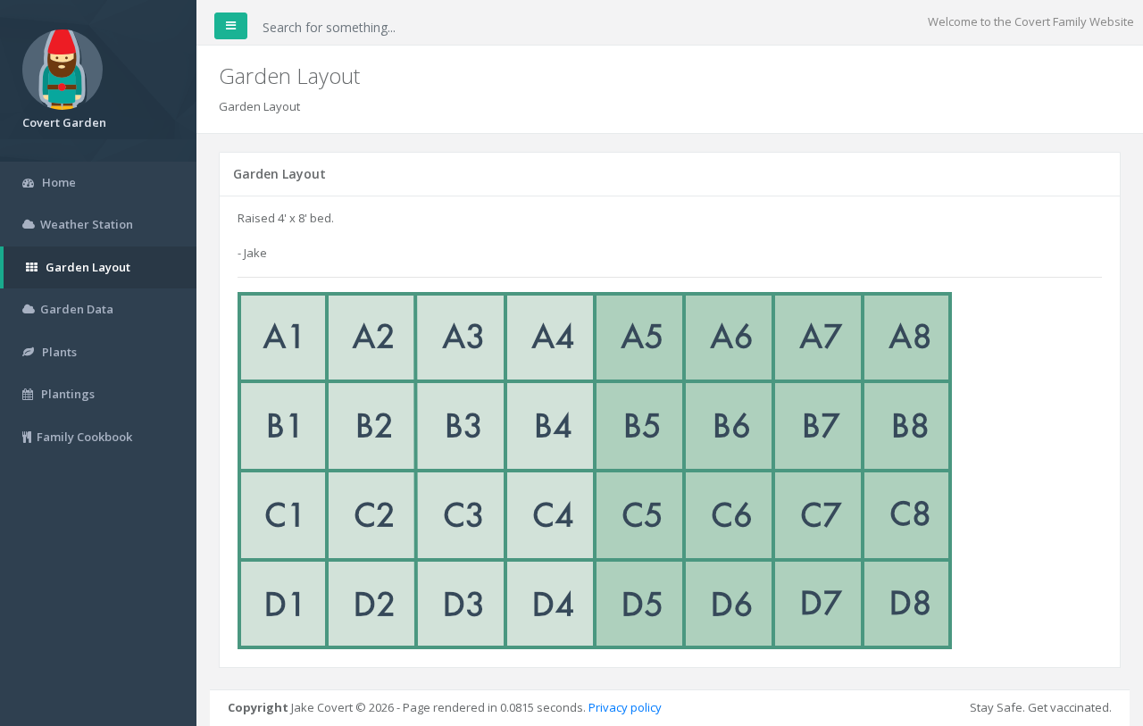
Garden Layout (259, 106)
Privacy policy (625, 707)
